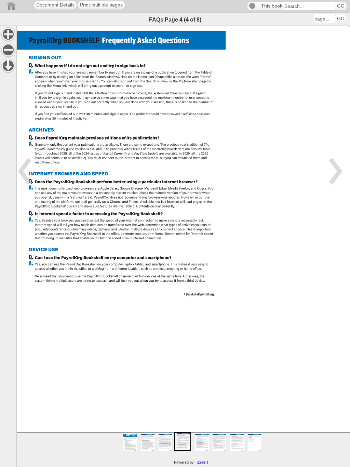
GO (341, 6)
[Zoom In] (8, 34)
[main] (183, 246)
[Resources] (8, 65)
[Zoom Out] (8, 50)
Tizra (200, 462)
